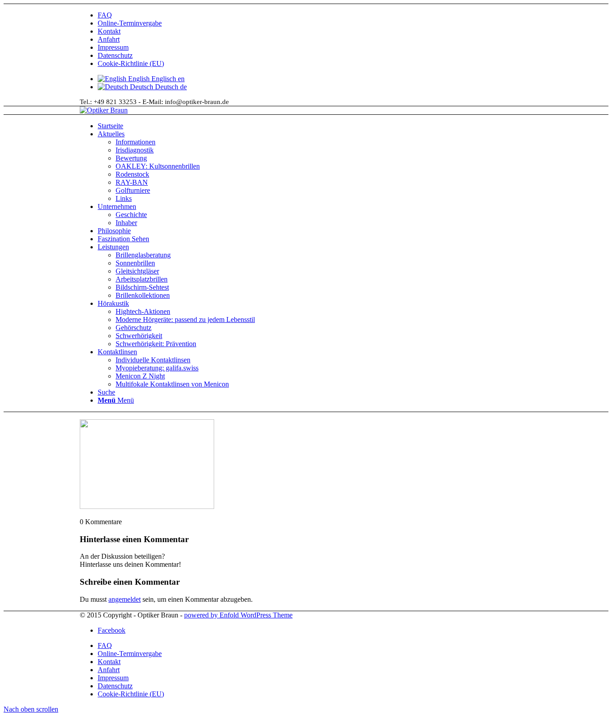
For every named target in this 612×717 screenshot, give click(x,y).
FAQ (105, 15)
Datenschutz (115, 55)
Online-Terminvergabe (130, 23)
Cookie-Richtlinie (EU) (131, 63)
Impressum (113, 47)
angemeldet (124, 599)
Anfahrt (109, 39)
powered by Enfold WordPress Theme (238, 615)
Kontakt (109, 31)
